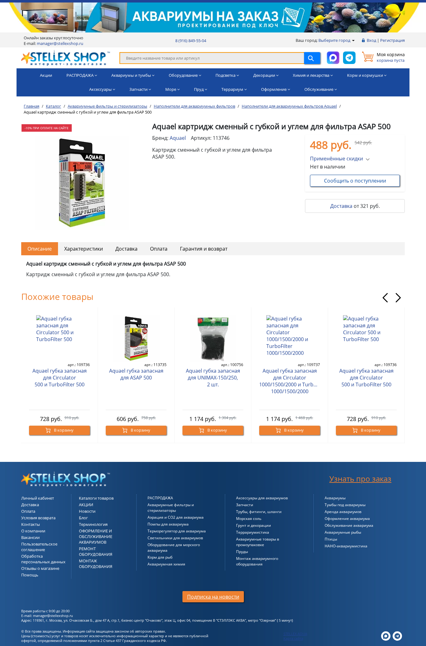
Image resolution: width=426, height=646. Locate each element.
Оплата (158, 248)
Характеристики (83, 248)
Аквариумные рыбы (343, 532)
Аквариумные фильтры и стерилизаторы (171, 507)
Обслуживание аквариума (349, 525)
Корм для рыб (160, 557)
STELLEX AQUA (295, 633)
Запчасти (244, 504)
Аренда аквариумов (343, 511)
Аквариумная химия (166, 564)
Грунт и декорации (253, 525)
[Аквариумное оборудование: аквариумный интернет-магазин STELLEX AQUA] (65, 57)
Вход (371, 40)
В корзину (63, 430)
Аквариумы (335, 498)
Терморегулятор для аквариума (177, 531)
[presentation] (385, 298)
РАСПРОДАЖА (160, 498)
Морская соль (248, 518)
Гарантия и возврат (203, 248)
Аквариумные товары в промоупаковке (257, 541)
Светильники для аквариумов (175, 538)
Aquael (178, 138)
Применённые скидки (336, 158)
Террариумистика (252, 532)
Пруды (242, 551)
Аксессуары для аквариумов (262, 498)
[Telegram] (397, 635)
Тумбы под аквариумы (345, 504)
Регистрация (392, 40)
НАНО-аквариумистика (346, 546)
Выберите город (334, 40)
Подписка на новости (213, 596)
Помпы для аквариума (168, 524)
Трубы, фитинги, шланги (259, 511)
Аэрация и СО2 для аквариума (176, 517)
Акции (46, 75)
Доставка (341, 206)
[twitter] (385, 635)
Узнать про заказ (360, 478)
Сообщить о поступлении (355, 180)
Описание (39, 248)
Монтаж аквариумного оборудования (257, 561)
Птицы (331, 539)
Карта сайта (293, 638)
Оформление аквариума (347, 518)
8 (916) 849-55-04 (190, 40)
